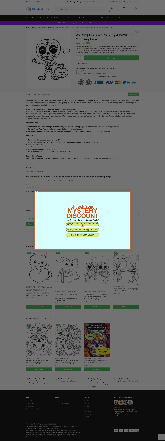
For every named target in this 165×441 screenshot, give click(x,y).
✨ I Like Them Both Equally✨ (82, 235)
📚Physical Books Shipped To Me (82, 230)
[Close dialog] (36, 193)
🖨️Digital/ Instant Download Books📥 (82, 224)
